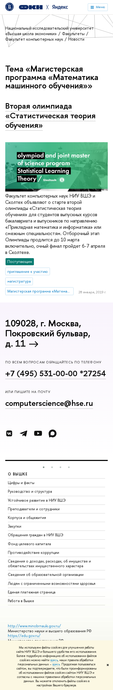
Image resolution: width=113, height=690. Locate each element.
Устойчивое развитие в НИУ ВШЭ (37, 500)
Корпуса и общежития (27, 517)
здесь (54, 660)
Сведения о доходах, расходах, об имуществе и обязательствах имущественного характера (49, 563)
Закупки (14, 526)
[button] (43, 467)
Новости (76, 39)
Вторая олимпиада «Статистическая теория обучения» (50, 115)
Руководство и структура (30, 491)
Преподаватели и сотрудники (34, 508)
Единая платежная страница (31, 592)
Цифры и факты (21, 482)
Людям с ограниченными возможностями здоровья (51, 583)
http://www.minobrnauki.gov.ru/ (34, 625)
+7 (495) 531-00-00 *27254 (55, 373)
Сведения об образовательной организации (46, 574)
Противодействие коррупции (33, 552)
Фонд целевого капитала (29, 543)
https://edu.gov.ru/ (24, 635)
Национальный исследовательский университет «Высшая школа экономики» (49, 30)
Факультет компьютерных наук (34, 39)
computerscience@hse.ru (49, 402)
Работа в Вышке (21, 600)
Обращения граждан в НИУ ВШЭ (35, 534)
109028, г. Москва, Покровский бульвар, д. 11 (47, 333)
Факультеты (74, 33)
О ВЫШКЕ (18, 473)
